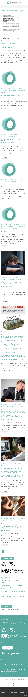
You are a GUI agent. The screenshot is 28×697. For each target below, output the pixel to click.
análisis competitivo (8, 337)
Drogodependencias (9, 283)
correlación (17, 343)
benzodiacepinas (6, 186)
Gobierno (5, 351)
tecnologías (10, 359)
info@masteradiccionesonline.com (13, 139)
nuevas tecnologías (5, 356)
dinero (12, 345)
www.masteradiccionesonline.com (7, 47)
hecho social (12, 351)
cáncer (11, 523)
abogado (4, 409)
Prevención (20, 285)
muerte (6, 476)
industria (16, 352)
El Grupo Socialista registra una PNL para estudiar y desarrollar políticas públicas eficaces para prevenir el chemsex (13, 586)
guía (8, 351)
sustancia (12, 140)
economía (20, 345)
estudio (19, 46)
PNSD (17, 356)
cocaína (19, 411)
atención (9, 340)
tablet (23, 358)
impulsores (3, 352)
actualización (12, 409)
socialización (19, 358)
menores (14, 355)
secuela (11, 358)
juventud (16, 526)
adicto (2, 336)
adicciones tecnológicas (9, 282)
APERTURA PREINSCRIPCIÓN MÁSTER (11, 411)
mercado (18, 355)
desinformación (19, 344)
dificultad (11, 412)
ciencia (8, 46)
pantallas (13, 356)
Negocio (21, 355)
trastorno (16, 140)
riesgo (8, 140)
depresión (16, 46)
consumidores (13, 95)
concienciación (16, 340)
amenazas (19, 469)
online (10, 356)
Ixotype (18, 681)
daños (2, 344)
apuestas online (18, 339)
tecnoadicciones (4, 359)
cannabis (4, 46)
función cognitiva (20, 349)
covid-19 (21, 343)
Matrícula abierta (8, 558)
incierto (7, 352)
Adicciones (13, 334)
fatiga (13, 349)
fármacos (9, 349)
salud (15, 186)
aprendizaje (3, 471)
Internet (16, 285)
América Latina (20, 336)
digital (10, 345)
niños (12, 476)
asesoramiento (4, 340)
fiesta (15, 349)
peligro (2, 416)
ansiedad (5, 95)
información (17, 353)
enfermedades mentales (5, 347)
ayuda (12, 340)
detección (3, 345)
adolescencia (6, 336)
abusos (4, 468)
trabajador (12, 418)
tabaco (8, 97)
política (19, 356)
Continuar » (25, 695)
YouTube (2, 360)
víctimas (21, 418)
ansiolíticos (19, 337)
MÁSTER (7, 355)
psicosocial (3, 358)
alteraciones (14, 469)
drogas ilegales (19, 412)
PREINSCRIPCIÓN (4, 97)
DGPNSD (6, 345)
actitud (8, 409)
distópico (16, 345)
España (8, 348)
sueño (22, 476)
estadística (12, 348)
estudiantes (20, 348)
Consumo (11, 46)
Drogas (14, 412)
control (8, 343)
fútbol (2, 351)
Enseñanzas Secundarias (15, 347)
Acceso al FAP (7, 606)
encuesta (17, 472)
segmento (15, 358)
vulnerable (19, 359)
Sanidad (7, 358)
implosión (20, 351)
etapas (6, 349)
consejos (21, 341)
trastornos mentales (8, 529)
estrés (16, 348)
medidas (11, 355)
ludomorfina (3, 355)
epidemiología (4, 348)
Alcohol (15, 336)
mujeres (9, 476)
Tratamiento (3, 286)
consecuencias (16, 341)
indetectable (11, 352)
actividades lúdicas (9, 468)
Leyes (16, 415)
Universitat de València (10, 286)
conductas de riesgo (9, 341)
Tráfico (2, 529)
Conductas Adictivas (18, 282)
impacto (16, 351)
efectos (13, 472)
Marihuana (20, 526)
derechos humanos (12, 344)
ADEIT (4, 282)
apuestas (13, 339)
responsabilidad (12, 416)
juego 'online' (20, 475)
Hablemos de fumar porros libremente (9, 601)
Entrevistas (23, 347)
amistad (2, 337)
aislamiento (12, 336)
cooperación (12, 343)
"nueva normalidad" (6, 334)
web (22, 359)
